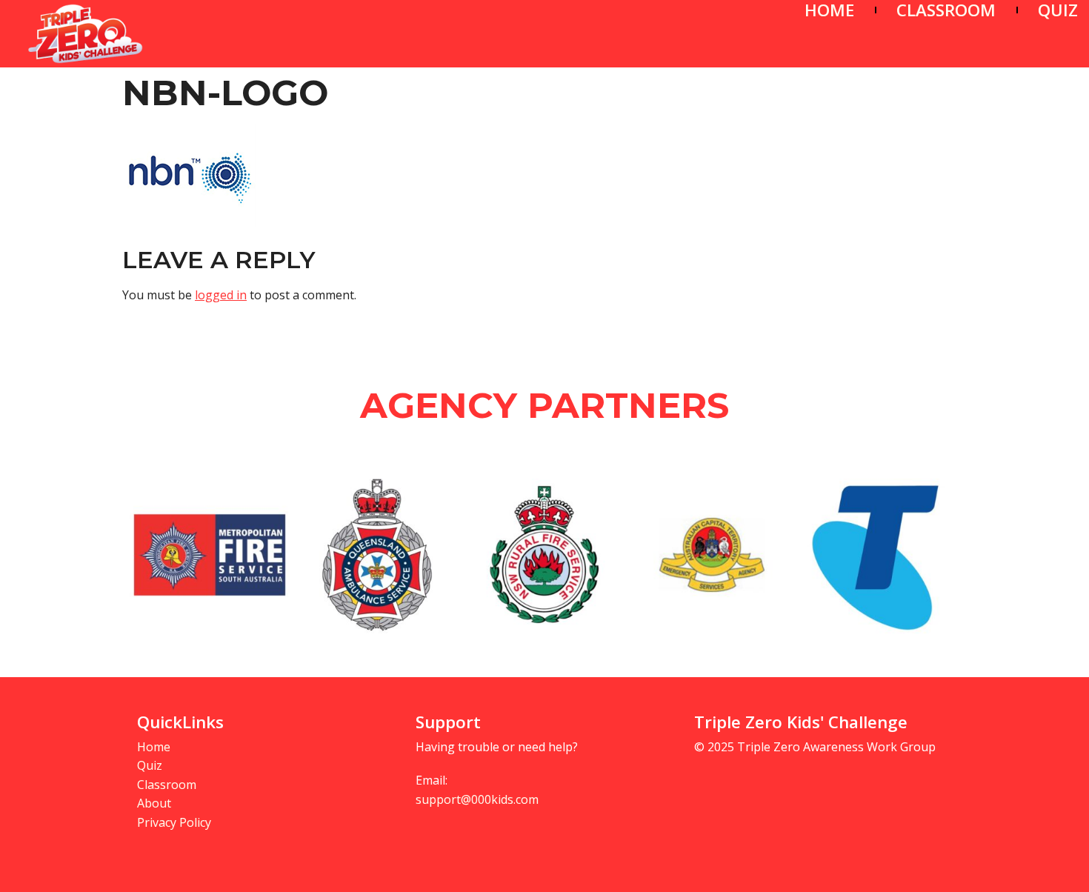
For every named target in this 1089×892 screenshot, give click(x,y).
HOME (829, 10)
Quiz (149, 765)
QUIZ (1058, 10)
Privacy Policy (174, 822)
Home (153, 747)
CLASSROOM (946, 10)
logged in (221, 295)
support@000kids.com (477, 799)
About (154, 803)
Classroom (166, 784)
